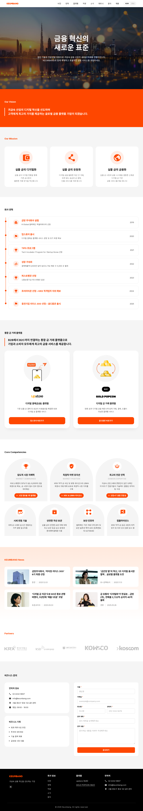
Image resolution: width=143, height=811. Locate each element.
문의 (109, 3)
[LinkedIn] (10, 786)
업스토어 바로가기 (37, 421)
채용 (117, 3)
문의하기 (106, 750)
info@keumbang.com (21, 698)
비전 (59, 3)
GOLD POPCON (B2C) (85, 785)
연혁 (67, 3)
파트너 (100, 3)
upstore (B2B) (82, 781)
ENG (133, 3)
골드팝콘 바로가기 (106, 421)
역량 (84, 3)
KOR (127, 3)
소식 (92, 3)
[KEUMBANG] (12, 3)
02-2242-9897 (19, 694)
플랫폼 (75, 3)
